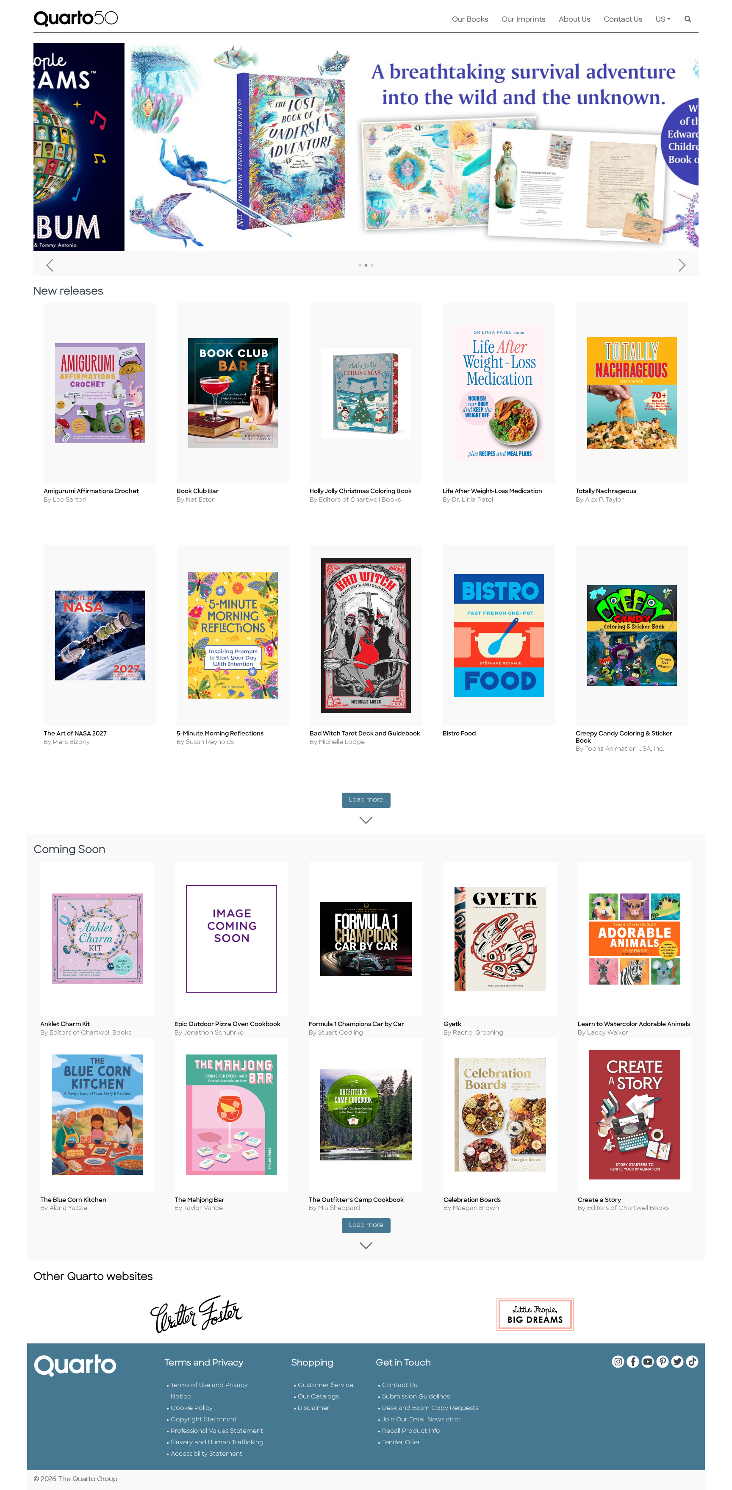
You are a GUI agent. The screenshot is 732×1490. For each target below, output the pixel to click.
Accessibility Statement (206, 1454)
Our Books (470, 20)
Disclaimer (314, 1408)
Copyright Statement (204, 1420)
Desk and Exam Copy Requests (430, 1408)
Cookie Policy (192, 1408)
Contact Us (623, 20)
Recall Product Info (411, 1431)
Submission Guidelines (416, 1397)
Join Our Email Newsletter (421, 1420)
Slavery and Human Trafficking (217, 1443)
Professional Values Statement (217, 1431)
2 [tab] (366, 266)
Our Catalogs (318, 1397)
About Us (574, 20)
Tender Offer (401, 1443)
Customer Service (325, 1385)
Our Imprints (523, 20)
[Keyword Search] (688, 19)
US (660, 20)
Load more (370, 799)
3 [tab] (372, 266)
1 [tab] (360, 266)
